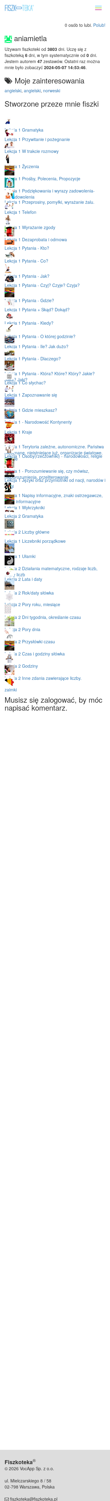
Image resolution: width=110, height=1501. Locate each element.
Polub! (99, 25)
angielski (13, 90)
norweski (51, 90)
